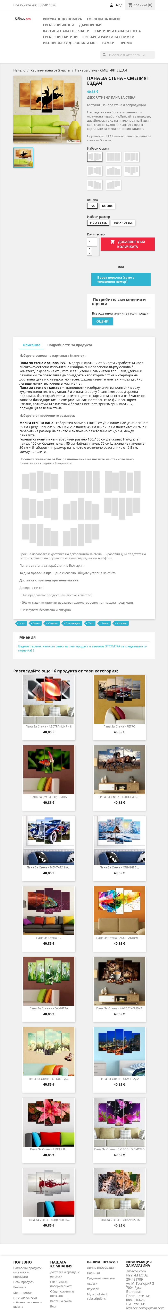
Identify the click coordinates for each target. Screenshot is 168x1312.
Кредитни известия (101, 1278)
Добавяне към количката (127, 244)
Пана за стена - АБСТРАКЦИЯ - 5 (119, 938)
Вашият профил (102, 1262)
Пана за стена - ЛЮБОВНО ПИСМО (119, 1149)
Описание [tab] (31, 345)
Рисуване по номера (62, 19)
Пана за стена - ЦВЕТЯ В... (48, 1149)
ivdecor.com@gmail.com (145, 1308)
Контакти (19, 1287)
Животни (53, 623)
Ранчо (105, 623)
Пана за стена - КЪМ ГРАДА (119, 1079)
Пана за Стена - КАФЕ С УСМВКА (119, 1008)
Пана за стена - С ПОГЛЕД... (49, 1079)
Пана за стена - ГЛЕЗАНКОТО (119, 1220)
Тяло (90, 623)
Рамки (108, 43)
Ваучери (93, 1289)
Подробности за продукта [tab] (69, 345)
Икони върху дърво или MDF (70, 43)
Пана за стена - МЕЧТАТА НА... (48, 867)
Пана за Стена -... (48, 938)
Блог (53, 1306)
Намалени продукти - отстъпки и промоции (28, 1272)
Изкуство (122, 623)
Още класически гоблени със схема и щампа (27, 1302)
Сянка (36, 623)
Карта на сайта (61, 1301)
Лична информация (101, 1267)
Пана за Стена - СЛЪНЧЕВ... (119, 867)
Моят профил (22, 1293)
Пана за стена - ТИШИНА (49, 797)
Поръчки (93, 1273)
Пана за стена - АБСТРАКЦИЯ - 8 (49, 726)
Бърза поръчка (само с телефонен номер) (115, 279)
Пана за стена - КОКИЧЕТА (49, 1008)
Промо (125, 43)
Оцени (102, 321)
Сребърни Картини (60, 37)
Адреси (92, 1283)
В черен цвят (73, 623)
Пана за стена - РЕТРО (119, 726)
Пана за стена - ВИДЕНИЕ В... (49, 1220)
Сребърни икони (58, 25)
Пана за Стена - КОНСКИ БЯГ (119, 797)
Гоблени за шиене (104, 19)
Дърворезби (90, 25)
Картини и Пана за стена (117, 31)
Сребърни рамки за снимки (108, 37)
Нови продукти (23, 1282)
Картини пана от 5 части (66, 31)
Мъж (22, 623)
